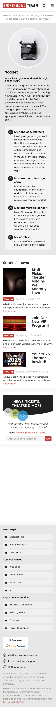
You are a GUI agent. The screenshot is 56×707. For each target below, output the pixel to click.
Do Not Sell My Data (14, 702)
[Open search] (44, 5)
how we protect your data (31, 432)
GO (48, 438)
